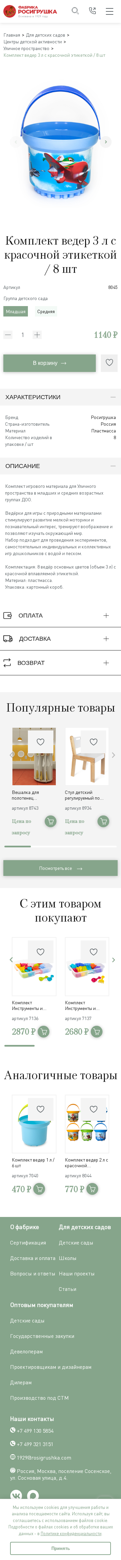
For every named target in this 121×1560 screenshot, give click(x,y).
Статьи (67, 1288)
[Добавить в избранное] (109, 363)
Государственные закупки (42, 1336)
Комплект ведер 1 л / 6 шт (33, 1162)
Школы (68, 1258)
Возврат (31, 663)
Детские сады (76, 1242)
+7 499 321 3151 (35, 1444)
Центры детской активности (32, 41)
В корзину (45, 363)
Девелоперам (26, 1351)
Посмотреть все (55, 868)
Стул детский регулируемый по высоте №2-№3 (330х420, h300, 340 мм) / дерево (84, 795)
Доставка (35, 638)
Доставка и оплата (32, 1258)
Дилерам (21, 1382)
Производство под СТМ (39, 1397)
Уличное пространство (26, 48)
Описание (22, 466)
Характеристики (33, 397)
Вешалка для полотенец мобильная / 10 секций (27, 795)
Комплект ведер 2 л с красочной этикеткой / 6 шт (86, 1162)
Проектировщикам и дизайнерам (50, 1366)
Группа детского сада (25, 298)
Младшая (16, 311)
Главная (11, 35)
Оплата (30, 615)
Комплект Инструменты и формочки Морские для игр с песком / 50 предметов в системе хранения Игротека (87, 1005)
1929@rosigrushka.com (44, 1457)
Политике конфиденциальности (71, 1533)
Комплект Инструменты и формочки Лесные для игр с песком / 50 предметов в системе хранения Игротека (33, 1005)
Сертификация (28, 1242)
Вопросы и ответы (32, 1273)
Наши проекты (77, 1273)
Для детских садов (45, 35)
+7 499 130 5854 (35, 1430)
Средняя (46, 311)
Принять (60, 1548)
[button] (106, 142)
